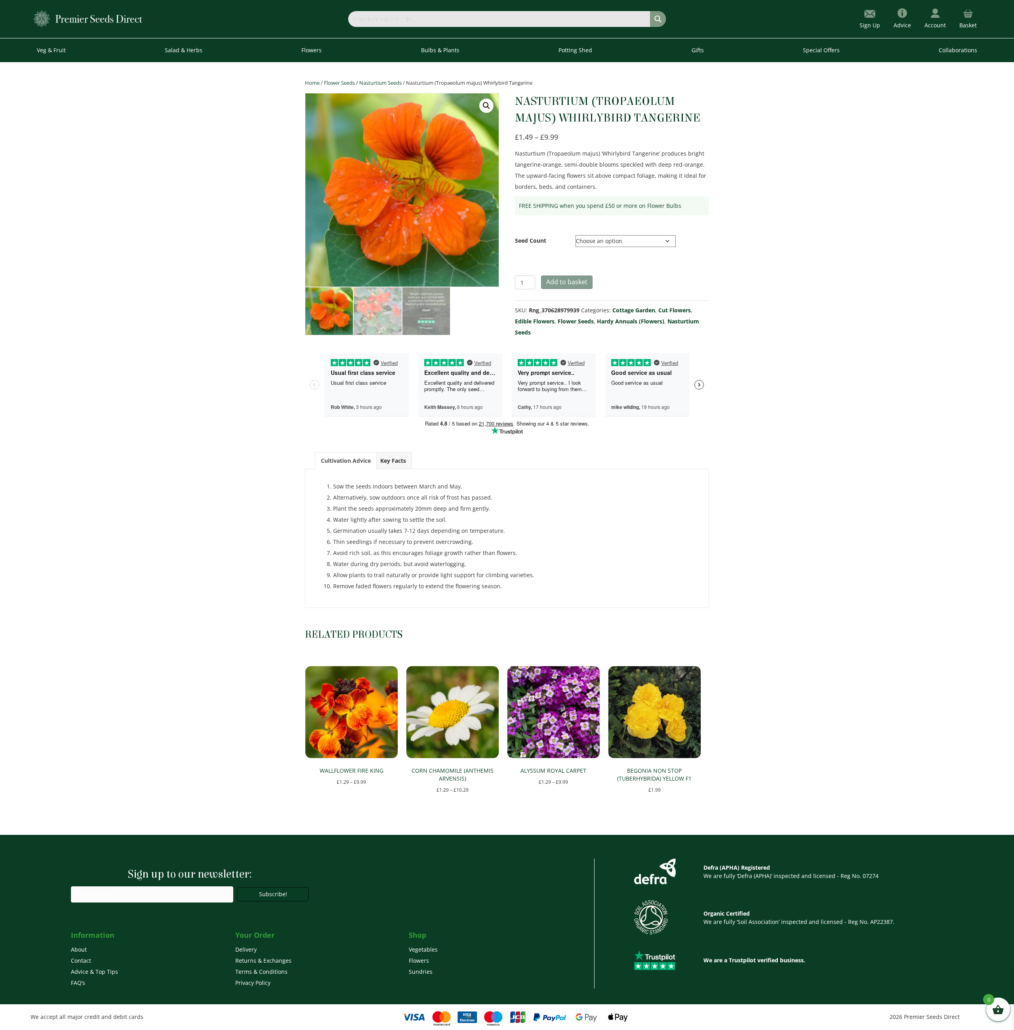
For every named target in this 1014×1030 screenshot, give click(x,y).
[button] (486, 106)
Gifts (698, 50)
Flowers (419, 960)
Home (312, 82)
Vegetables (423, 949)
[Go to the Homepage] (88, 18)
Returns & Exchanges (263, 960)
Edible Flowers (535, 321)
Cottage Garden (633, 310)
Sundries (421, 971)
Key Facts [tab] (393, 460)
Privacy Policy (253, 982)
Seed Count (530, 240)
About (79, 949)
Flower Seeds (339, 82)
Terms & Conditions (261, 971)
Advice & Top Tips (94, 971)
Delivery (246, 949)
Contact (81, 960)
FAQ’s (78, 982)
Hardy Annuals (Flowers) (630, 321)
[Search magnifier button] (658, 19)
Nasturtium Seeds (380, 82)
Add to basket (566, 281)
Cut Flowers (674, 310)
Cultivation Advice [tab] (346, 460)
